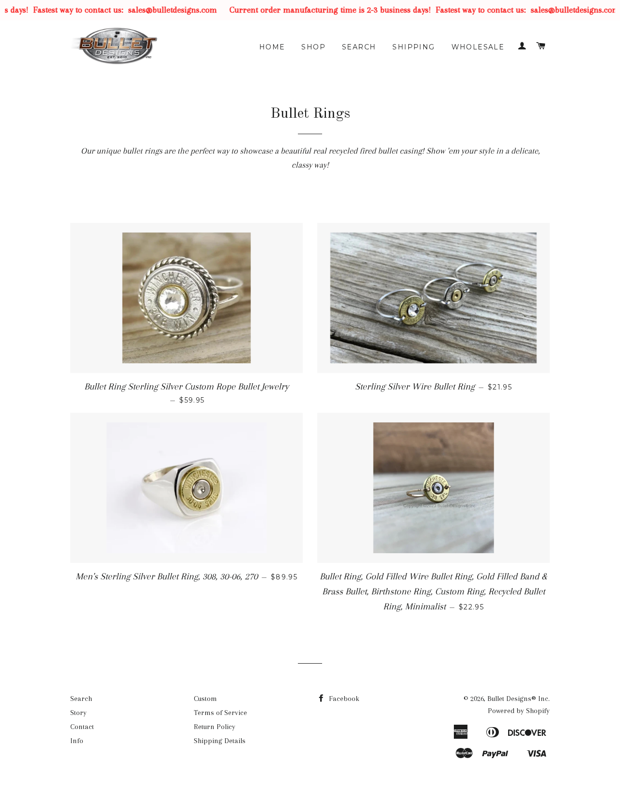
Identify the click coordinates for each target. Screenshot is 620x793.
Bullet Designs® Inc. (518, 698)
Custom (205, 698)
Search (359, 47)
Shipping (413, 47)
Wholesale (478, 47)
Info (76, 740)
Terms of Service (220, 712)
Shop (313, 47)
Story (78, 712)
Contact (82, 726)
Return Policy (214, 726)
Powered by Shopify (519, 710)
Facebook (343, 698)
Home (272, 47)
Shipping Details (220, 740)
